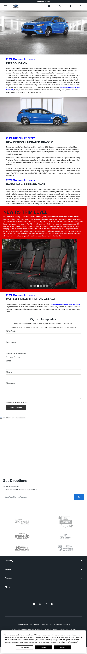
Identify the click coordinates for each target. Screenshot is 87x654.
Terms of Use (64, 629)
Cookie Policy (34, 624)
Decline (43, 647)
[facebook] (33, 603)
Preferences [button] (73, 642)
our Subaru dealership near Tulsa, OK (65, 304)
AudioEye (73, 629)
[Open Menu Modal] (5, 6)
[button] (38, 6)
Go (79, 497)
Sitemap (55, 629)
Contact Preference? (16, 354)
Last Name (11, 342)
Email (18, 357)
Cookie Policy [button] (27, 642)
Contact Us (47, 629)
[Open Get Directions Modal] (70, 6)
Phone (11, 357)
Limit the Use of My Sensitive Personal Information (26, 629)
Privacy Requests (23, 624)
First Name (11, 331)
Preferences (25, 647)
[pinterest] (52, 603)
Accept (62, 647)
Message (10, 384)
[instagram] (46, 603)
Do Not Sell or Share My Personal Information (54, 624)
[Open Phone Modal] (81, 6)
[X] (39, 603)
